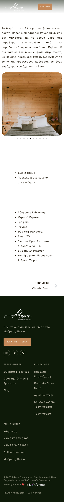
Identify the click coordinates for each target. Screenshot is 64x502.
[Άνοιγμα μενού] (56, 7)
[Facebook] (15, 353)
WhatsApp (10, 431)
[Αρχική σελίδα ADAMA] (14, 6)
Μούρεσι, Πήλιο (14, 459)
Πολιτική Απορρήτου (14, 493)
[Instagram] (7, 353)
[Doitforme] (37, 484)
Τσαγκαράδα (42, 413)
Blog (6, 390)
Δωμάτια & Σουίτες (16, 371)
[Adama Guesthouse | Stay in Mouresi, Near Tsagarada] (18, 315)
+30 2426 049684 (16, 445)
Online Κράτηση (14, 452)
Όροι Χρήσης (34, 493)
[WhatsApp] (23, 353)
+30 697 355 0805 (16, 438)
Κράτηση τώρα (17, 341)
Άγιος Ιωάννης (44, 394)
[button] (17, 138)
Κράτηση (45, 6)
